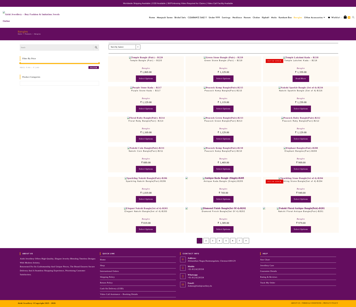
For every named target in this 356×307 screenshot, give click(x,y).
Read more (301, 78)
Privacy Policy (330, 303)
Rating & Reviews (268, 277)
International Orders (109, 271)
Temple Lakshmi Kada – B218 (300, 60)
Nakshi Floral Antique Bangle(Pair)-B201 (301, 211)
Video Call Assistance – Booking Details (119, 294)
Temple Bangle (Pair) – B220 (146, 60)
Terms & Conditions (312, 303)
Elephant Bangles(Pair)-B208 (301, 151)
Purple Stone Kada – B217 (146, 91)
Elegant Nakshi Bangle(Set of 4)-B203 (146, 211)
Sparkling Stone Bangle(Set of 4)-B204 (301, 181)
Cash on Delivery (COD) (111, 288)
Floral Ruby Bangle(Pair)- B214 (145, 121)
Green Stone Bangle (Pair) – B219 (223, 60)
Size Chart (265, 260)
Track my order (267, 283)
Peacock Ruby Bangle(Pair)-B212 (300, 121)
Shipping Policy (107, 277)
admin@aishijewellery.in (200, 286)
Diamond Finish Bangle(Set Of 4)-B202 (223, 211)
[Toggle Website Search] (353, 17)
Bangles (37, 34)
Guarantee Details (268, 271)
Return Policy (106, 283)
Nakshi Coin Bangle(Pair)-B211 (146, 151)
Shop (102, 265)
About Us (295, 303)
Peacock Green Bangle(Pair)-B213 (223, 121)
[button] (173, 61)
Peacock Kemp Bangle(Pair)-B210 (223, 151)
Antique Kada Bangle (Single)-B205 (223, 181)
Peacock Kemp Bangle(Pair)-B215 (223, 91)
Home (103, 260)
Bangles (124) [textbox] (27, 88)
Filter (93, 68)
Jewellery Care (267, 265)
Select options (146, 78)
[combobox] (27, 88)
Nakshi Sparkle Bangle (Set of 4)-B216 (301, 91)
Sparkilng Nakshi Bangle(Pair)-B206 (146, 181)
